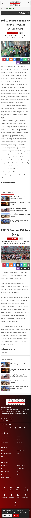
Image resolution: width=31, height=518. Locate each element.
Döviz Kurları (19, 442)
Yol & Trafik (4, 439)
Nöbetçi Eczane (5, 436)
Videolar (11, 490)
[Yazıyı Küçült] (25, 62)
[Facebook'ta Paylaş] (14, 59)
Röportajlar (26, 490)
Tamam (16, 515)
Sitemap (15, 505)
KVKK (3, 450)
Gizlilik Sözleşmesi (6, 453)
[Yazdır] (18, 62)
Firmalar (11, 498)
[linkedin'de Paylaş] (21, 59)
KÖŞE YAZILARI (5, 471)
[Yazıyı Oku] (21, 62)
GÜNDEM (4, 468)
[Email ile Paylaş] (28, 59)
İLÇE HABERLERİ (20, 468)
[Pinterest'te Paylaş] (4, 59)
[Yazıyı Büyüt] (28, 62)
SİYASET (4, 474)
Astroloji (18, 439)
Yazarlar (4, 490)
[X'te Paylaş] (18, 59)
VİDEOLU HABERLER (6, 477)
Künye (18, 453)
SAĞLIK (18, 471)
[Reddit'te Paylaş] (11, 59)
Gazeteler (19, 436)
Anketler (4, 498)
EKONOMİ (4, 465)
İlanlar (17, 498)
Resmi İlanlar (25, 498)
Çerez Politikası (20, 450)
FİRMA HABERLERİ (21, 465)
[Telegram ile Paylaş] (7, 59)
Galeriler (18, 490)
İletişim (3, 456)
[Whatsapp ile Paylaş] (25, 59)
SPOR (18, 474)
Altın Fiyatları (5, 442)
